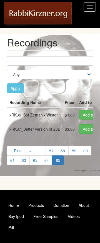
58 (65, 150)
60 (87, 150)
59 (76, 150)
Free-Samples (45, 216)
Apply (15, 88)
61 (14, 160)
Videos (74, 216)
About (84, 205)
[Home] (38, 14)
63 (37, 160)
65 (60, 161)
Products (36, 205)
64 (48, 160)
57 (53, 150)
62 (26, 160)
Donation (61, 205)
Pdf (11, 227)
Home (13, 205)
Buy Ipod (16, 216)
